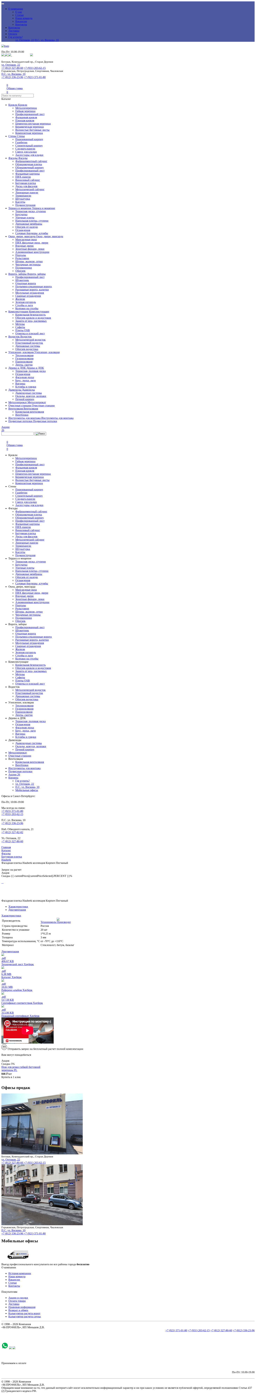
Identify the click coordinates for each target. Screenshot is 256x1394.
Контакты (21, 24)
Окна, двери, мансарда (22, 236)
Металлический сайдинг (30, 189)
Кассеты (20, 201)
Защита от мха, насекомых (31, 320)
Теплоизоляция (24, 355)
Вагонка (20, 383)
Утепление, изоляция (21, 352)
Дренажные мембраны (28, 223)
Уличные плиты (24, 217)
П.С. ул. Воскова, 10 (47, 40)
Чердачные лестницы (28, 264)
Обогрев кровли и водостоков (33, 317)
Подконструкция (25, 205)
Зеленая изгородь (25, 302)
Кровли (13, 104)
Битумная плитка (25, 183)
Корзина (13, 777)
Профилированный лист (30, 114)
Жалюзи (20, 299)
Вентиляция (16, 408)
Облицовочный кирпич (29, 167)
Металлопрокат (18, 402)
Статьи (19, 15)
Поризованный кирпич (29, 139)
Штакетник (22, 280)
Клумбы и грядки (25, 386)
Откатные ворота (25, 283)
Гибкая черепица (25, 111)
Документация (17, 909)
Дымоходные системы (28, 392)
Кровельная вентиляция (29, 411)
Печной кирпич (24, 399)
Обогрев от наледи (26, 226)
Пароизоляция (23, 361)
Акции (14, 774)
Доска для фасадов (26, 186)
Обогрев (20, 270)
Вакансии (21, 21)
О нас (18, 11)
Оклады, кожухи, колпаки (30, 396)
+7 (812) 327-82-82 (12, 832)
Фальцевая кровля (26, 117)
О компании (15, 8)
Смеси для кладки (26, 151)
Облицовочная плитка (28, 164)
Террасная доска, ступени (30, 211)
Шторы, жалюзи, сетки (29, 261)
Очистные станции (20, 405)
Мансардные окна (26, 239)
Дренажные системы (27, 345)
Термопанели (23, 195)
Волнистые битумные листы (32, 129)
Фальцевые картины (27, 173)
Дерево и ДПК (17, 367)
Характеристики (18, 906)
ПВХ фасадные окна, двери (31, 242)
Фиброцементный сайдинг (31, 161)
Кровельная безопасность (30, 314)
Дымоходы (15, 389)
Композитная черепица (29, 133)
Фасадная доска (24, 377)
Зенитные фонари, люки (29, 248)
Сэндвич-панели (25, 148)
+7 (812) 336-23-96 (12, 77)
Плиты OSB (22, 330)
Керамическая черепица (29, 126)
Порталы (20, 255)
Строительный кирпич (28, 145)
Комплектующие (18, 311)
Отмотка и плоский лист (30, 333)
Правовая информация (21, 1307)
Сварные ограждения (28, 295)
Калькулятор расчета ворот (24, 1313)
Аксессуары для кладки (29, 154)
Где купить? (15, 36)
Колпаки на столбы (26, 308)
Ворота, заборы (17, 273)
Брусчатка (21, 214)
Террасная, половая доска (30, 371)
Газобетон (21, 142)
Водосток (14, 336)
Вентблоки (21, 414)
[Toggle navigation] (2, 3)
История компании (19, 1273)
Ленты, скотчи (24, 364)
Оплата (12, 33)
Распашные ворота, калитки (32, 289)
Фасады (13, 158)
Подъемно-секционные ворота (33, 286)
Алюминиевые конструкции (32, 252)
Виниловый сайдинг (27, 180)
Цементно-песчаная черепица (33, 123)
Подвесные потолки (20, 421)
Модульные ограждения (29, 292)
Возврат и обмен (18, 1310)
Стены (12, 136)
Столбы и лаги (24, 305)
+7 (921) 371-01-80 (35, 77)
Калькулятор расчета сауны (24, 1316)
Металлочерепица (26, 107)
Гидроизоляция (24, 358)
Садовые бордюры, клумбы (31, 233)
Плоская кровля (24, 120)
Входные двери (24, 245)
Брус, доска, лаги (25, 380)
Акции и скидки (18, 1297)
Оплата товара (17, 1300)
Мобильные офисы (26, 790)
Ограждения (22, 230)
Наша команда (23, 18)
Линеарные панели (26, 192)
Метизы (20, 324)
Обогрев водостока (26, 349)
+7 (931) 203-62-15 (35, 67)
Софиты (20, 327)
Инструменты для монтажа (24, 418)
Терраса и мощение (20, 208)
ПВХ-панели (23, 176)
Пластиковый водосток (29, 342)
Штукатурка (22, 198)
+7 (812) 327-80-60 (12, 67)
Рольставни (22, 258)
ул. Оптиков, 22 (24, 40)
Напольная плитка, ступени (31, 220)
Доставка (13, 30)
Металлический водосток (30, 339)
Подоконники (23, 267)
